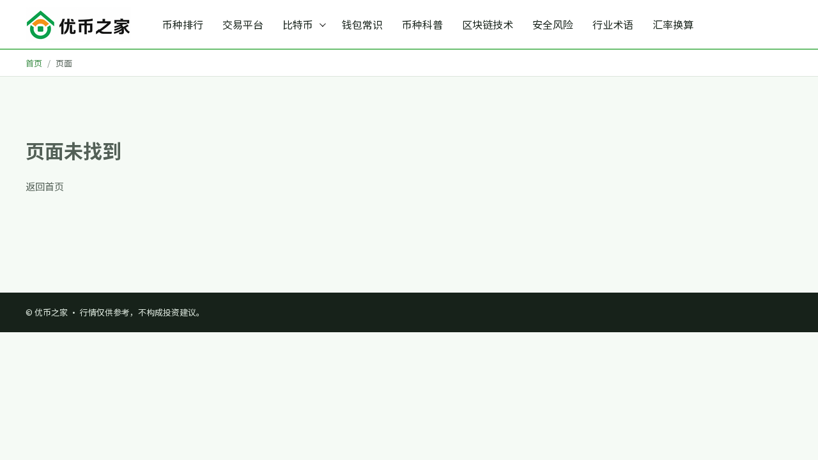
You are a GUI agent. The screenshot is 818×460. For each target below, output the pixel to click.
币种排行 (182, 24)
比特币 (297, 24)
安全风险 (552, 24)
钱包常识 (362, 24)
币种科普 (422, 24)
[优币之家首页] (78, 24)
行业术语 (612, 24)
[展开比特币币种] (324, 24)
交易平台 (242, 24)
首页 (34, 63)
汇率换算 (672, 24)
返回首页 (45, 186)
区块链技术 (487, 24)
